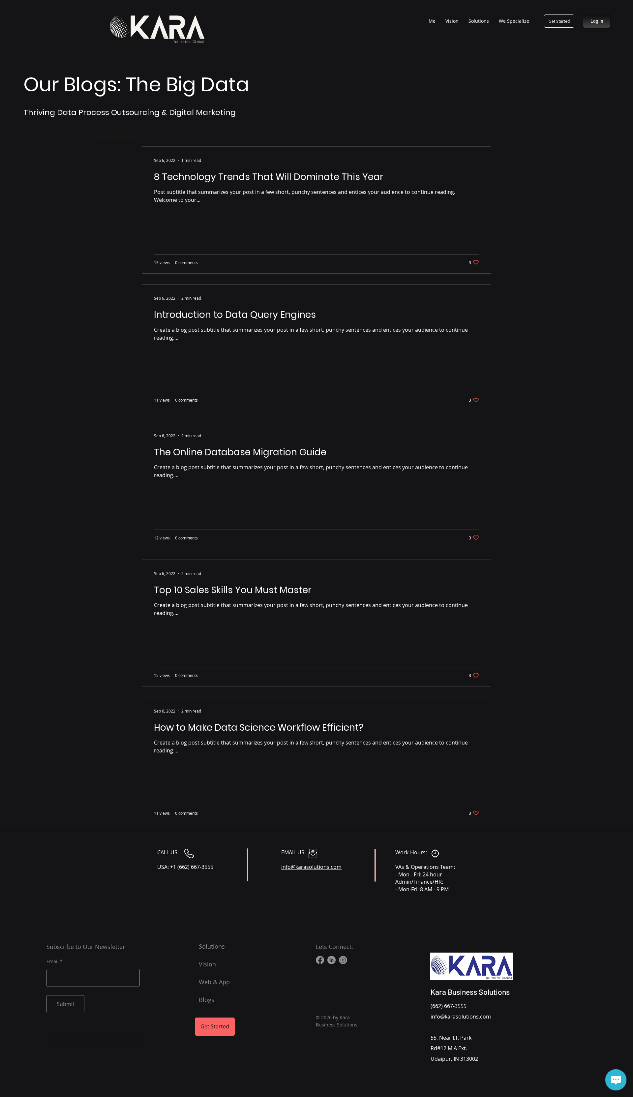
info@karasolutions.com (461, 1016)
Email (52, 961)
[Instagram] (343, 960)
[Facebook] (320, 960)
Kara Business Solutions (470, 991)
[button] (514, 21)
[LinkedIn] (331, 960)
